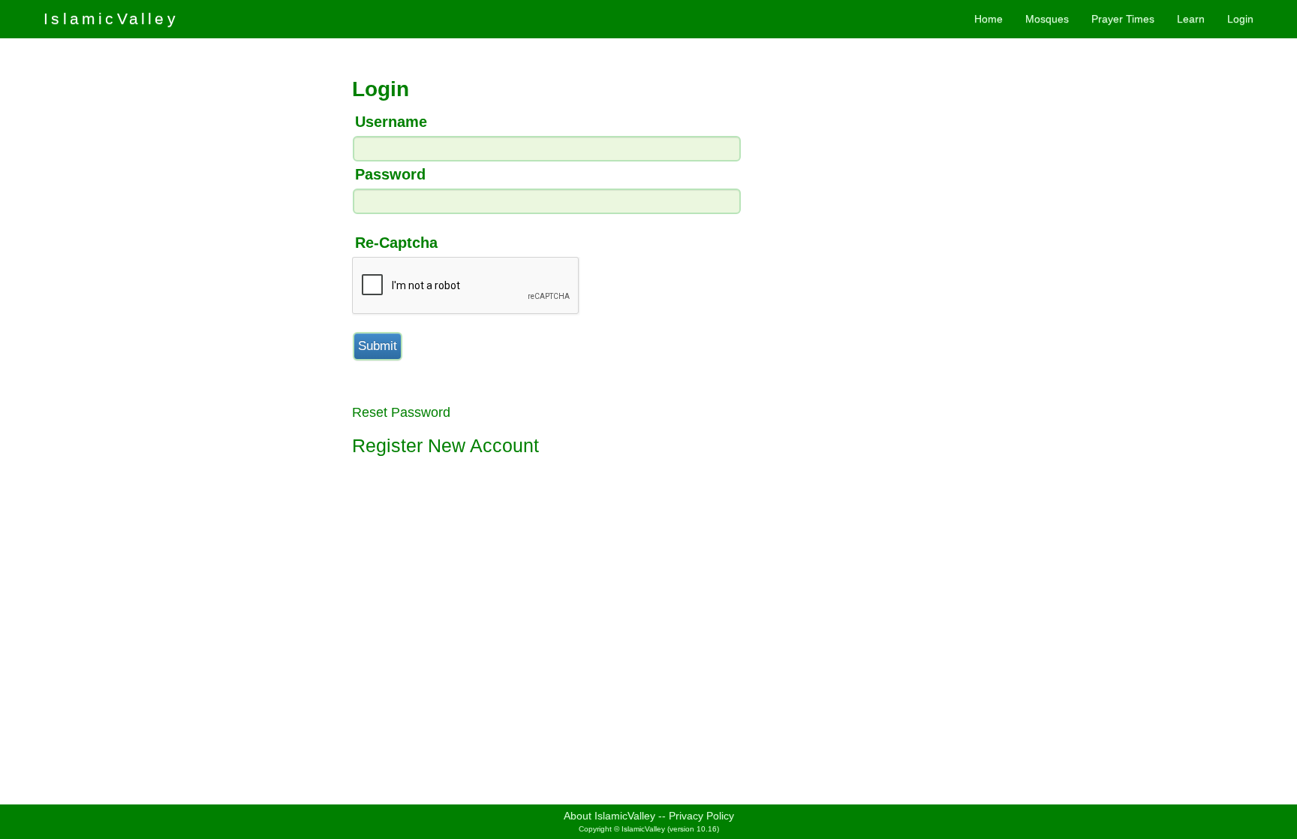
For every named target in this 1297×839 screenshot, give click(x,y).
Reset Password (401, 412)
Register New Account (445, 445)
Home (988, 19)
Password (390, 174)
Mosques (1047, 19)
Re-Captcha (396, 242)
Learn (1191, 19)
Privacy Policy (701, 816)
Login (1240, 19)
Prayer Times (1122, 19)
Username (391, 121)
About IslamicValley (609, 816)
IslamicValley (111, 18)
